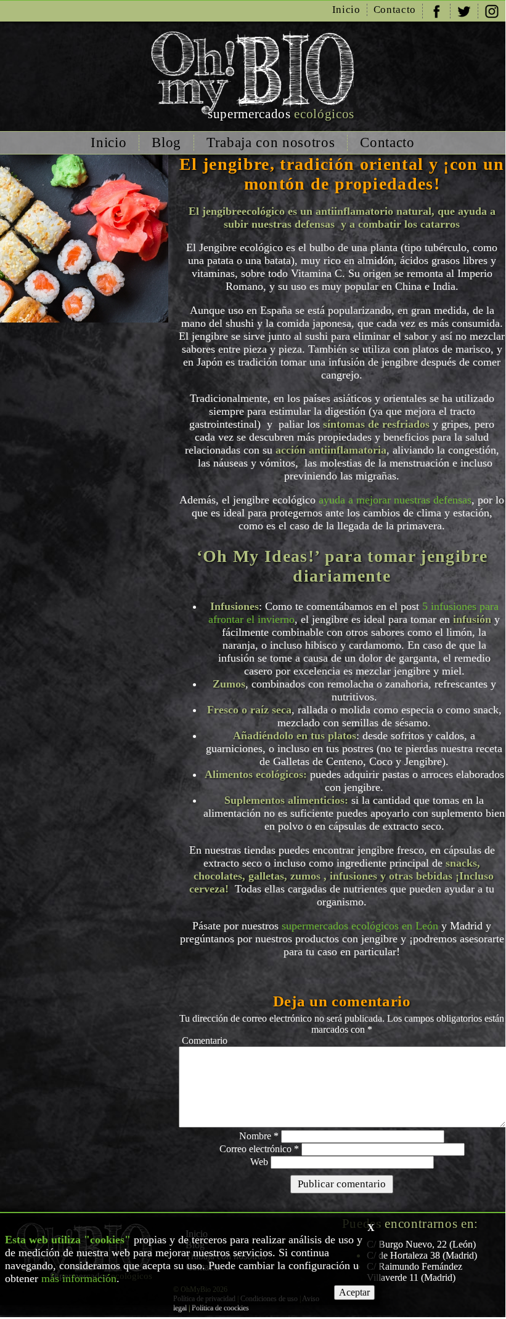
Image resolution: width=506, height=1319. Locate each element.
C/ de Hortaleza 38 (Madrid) (422, 1255)
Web (259, 1162)
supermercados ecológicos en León (360, 926)
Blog (166, 142)
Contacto (394, 9)
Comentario (204, 1040)
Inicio (346, 9)
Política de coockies (220, 1308)
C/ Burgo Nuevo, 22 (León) (421, 1244)
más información (78, 1278)
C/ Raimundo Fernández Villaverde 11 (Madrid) (414, 1272)
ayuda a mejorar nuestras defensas (395, 500)
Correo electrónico (259, 1149)
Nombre (259, 1136)
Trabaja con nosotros (270, 142)
